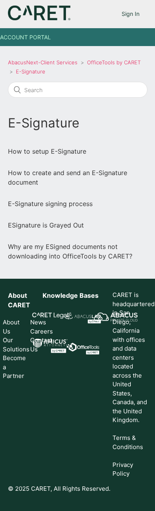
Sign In (131, 13)
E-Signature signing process (50, 204)
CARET (19, 305)
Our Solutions (11, 344)
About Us (11, 326)
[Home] (39, 18)
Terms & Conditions (127, 442)
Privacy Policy (122, 469)
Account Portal (25, 37)
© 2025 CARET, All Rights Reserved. (59, 488)
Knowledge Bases (71, 295)
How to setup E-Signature (47, 151)
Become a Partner (11, 367)
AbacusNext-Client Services (43, 62)
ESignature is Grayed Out (46, 225)
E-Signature (30, 71)
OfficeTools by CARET (114, 62)
